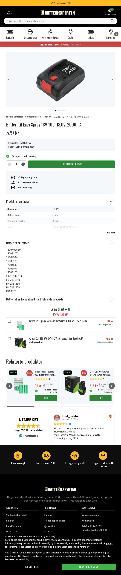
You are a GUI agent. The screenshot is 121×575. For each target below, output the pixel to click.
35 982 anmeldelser (32, 430)
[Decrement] (9, 164)
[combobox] (60, 21)
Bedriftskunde (13, 526)
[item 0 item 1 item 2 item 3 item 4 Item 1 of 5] (60, 79)
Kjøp (46, 398)
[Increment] (23, 164)
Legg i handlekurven (71, 164)
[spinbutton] (16, 164)
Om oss (48, 515)
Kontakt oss (88, 520)
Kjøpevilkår (50, 526)
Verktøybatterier (33, 116)
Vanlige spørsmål (91, 515)
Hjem (9, 116)
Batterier (18, 116)
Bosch (47, 116)
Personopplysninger (54, 520)
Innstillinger (32, 567)
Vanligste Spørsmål (16, 515)
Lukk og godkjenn (88, 567)
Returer (10, 520)
